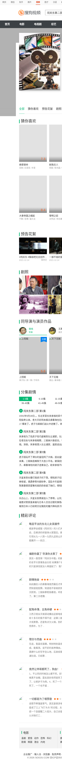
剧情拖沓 (34, 579)
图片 (29, 2)
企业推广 (27, 754)
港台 (36, 742)
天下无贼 (53, 377)
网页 (4, 2)
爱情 (30, 738)
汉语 (55, 2)
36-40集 (25, 403)
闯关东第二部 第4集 (34, 472)
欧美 (23, 742)
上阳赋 (22, 377)
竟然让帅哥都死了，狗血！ (44, 669)
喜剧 (23, 738)
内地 (43, 742)
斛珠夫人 (53, 164)
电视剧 (38, 24)
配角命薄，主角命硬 (40, 609)
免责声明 (56, 754)
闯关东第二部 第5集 (34, 493)
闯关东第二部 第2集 (34, 431)
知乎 (21, 2)
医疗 (46, 2)
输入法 (37, 754)
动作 (36, 738)
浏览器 (46, 754)
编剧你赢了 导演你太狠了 (43, 553)
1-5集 (25, 399)
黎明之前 (53, 215)
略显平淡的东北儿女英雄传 (44, 524)
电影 (21, 24)
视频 (38, 2)
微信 (13, 2)
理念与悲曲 (35, 639)
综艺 (53, 24)
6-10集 (42, 399)
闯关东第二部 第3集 (34, 452)
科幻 (49, 738)
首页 (7, 24)
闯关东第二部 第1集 (34, 410)
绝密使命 (23, 164)
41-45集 (42, 403)
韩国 (30, 742)
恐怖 (43, 738)
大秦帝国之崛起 (27, 215)
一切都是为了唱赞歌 (40, 699)
